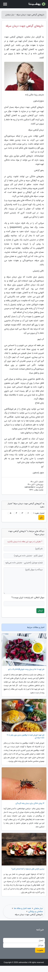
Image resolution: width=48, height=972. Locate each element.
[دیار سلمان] (37, 4)
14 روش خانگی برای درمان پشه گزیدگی (29, 803)
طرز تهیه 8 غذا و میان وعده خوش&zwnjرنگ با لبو (26, 669)
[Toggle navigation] (5, 4)
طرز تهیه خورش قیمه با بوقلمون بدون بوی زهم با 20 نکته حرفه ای (25, 736)
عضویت (40, 950)
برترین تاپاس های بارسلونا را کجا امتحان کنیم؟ (27, 869)
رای (41, 517)
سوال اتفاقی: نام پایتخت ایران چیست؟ (28, 597)
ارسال (40, 610)
